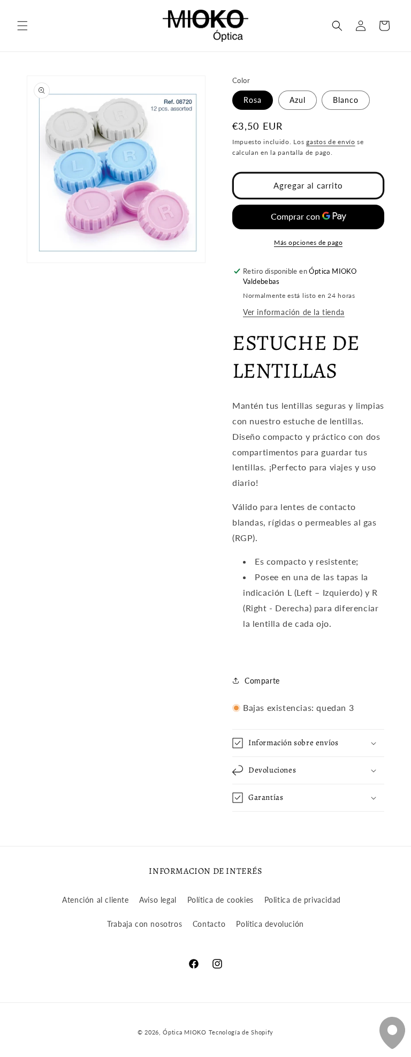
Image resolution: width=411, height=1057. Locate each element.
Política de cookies (220, 899)
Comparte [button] (262, 680)
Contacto (209, 923)
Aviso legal (158, 899)
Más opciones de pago (308, 242)
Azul (298, 99)
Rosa (252, 99)
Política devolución (269, 923)
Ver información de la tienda (294, 312)
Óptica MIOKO (184, 1032)
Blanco (346, 99)
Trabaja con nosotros (144, 923)
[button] (22, 26)
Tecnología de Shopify (241, 1032)
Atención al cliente (95, 899)
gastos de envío (330, 142)
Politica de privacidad (302, 899)
